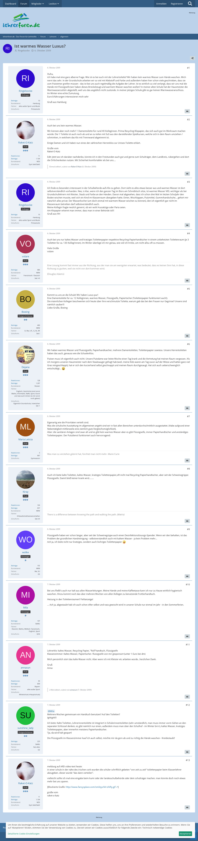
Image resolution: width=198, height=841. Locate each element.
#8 (188, 468)
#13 (188, 760)
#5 (188, 288)
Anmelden (161, 3)
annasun (73, 690)
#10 (188, 584)
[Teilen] (192, 58)
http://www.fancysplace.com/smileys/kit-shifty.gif (91, 786)
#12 (188, 704)
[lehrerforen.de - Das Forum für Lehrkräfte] (99, 20)
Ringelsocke (24, 50)
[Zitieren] (187, 111)
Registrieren (177, 3)
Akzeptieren (185, 833)
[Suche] (190, 3)
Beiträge (14, 100)
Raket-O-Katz (76, 166)
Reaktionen (15, 156)
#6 (188, 344)
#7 (188, 416)
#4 (188, 233)
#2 (188, 119)
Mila (52, 711)
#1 (188, 67)
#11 (188, 644)
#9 (188, 529)
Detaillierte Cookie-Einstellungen (24, 833)
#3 (188, 181)
